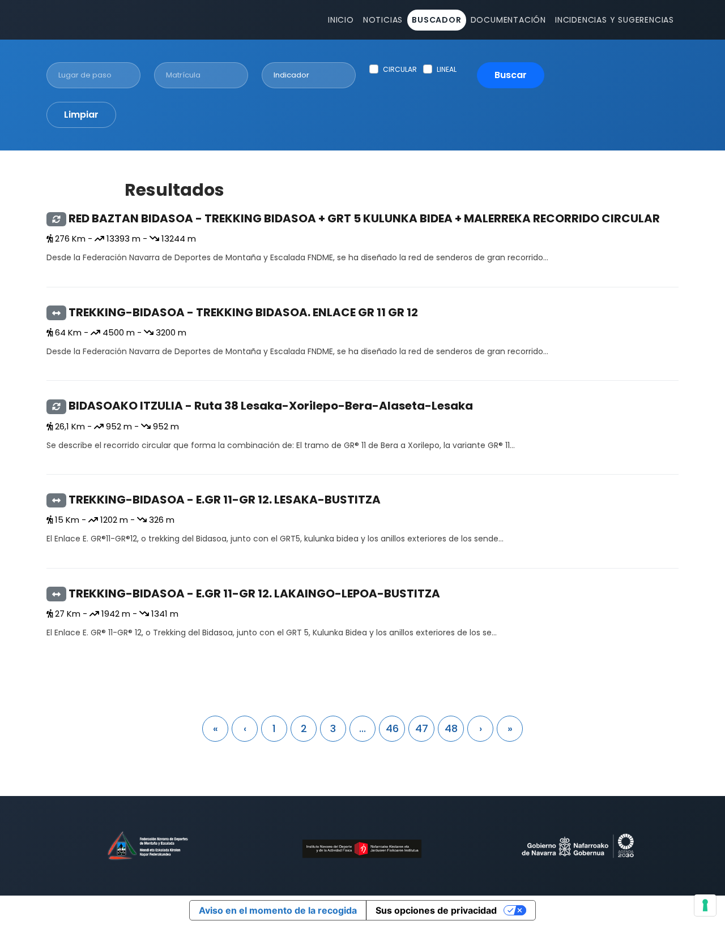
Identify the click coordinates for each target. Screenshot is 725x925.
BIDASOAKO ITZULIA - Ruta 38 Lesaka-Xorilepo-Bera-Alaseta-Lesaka (271, 406)
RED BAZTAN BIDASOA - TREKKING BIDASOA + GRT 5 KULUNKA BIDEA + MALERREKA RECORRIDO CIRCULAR (364, 218)
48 (451, 728)
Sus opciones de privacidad (436, 910)
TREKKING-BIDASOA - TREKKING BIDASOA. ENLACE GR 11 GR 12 (243, 312)
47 (421, 728)
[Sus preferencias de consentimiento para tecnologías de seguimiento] (705, 905)
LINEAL (447, 69)
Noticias (383, 19)
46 (392, 728)
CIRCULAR (400, 69)
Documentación (508, 19)
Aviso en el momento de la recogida (278, 910)
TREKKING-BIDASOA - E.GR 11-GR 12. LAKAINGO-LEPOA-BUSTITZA (254, 593)
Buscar (510, 74)
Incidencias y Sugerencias (614, 19)
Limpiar (81, 114)
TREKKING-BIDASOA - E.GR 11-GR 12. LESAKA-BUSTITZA (225, 499)
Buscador (436, 19)
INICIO (341, 19)
